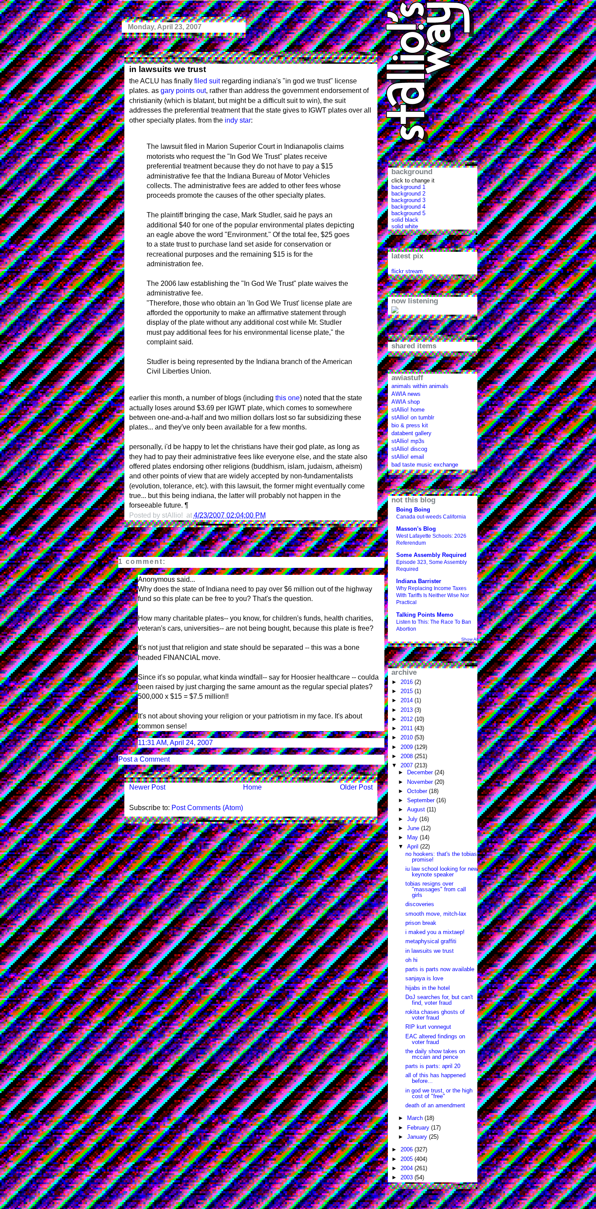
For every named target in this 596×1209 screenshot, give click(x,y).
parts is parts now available (439, 969)
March (416, 1118)
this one (287, 398)
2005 (407, 1159)
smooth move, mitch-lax (435, 913)
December (421, 772)
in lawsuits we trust (167, 69)
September (421, 800)
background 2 (408, 193)
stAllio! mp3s (408, 441)
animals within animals (420, 386)
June (414, 828)
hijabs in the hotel (427, 988)
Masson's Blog (416, 529)
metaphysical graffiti (430, 941)
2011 (407, 728)
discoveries (419, 904)
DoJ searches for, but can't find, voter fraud (439, 1000)
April (413, 846)
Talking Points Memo (424, 614)
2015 (407, 691)
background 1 (408, 187)
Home (252, 787)
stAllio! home (408, 409)
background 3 (408, 200)
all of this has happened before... (435, 1078)
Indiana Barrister (418, 581)
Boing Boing (413, 509)
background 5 (408, 213)
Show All (469, 639)
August (417, 809)
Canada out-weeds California (431, 517)
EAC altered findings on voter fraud (435, 1039)
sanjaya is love (424, 978)
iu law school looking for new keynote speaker (441, 872)
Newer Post (147, 787)
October (418, 791)
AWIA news (406, 394)
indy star (238, 120)
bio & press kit (409, 425)
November (421, 782)
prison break (420, 923)
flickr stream (407, 271)
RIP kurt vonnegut (428, 1027)
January (418, 1136)
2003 (407, 1177)
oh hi (411, 960)
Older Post (356, 787)
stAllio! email (407, 456)
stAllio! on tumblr (412, 417)
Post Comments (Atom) (207, 807)
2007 (407, 765)
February (419, 1127)
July (413, 819)
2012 (407, 719)
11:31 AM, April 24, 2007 (175, 742)
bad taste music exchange (424, 464)
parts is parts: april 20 (432, 1066)
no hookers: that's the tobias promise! (441, 857)
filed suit (207, 81)
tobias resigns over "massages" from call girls (435, 889)
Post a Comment (144, 759)
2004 (407, 1168)
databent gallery (411, 433)
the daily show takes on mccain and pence (435, 1054)
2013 (407, 710)
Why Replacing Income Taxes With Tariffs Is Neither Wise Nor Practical (432, 595)
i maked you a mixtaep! (435, 932)
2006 (407, 1149)
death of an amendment (435, 1105)
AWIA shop (405, 401)
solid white (404, 226)
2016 (407, 682)
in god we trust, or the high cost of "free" (439, 1093)
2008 (407, 756)
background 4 (408, 206)
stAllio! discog (409, 449)
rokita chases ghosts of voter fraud (435, 1015)
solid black (404, 219)
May (413, 837)
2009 (407, 747)
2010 (407, 737)
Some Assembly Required (431, 555)
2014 (407, 700)
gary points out (183, 90)
